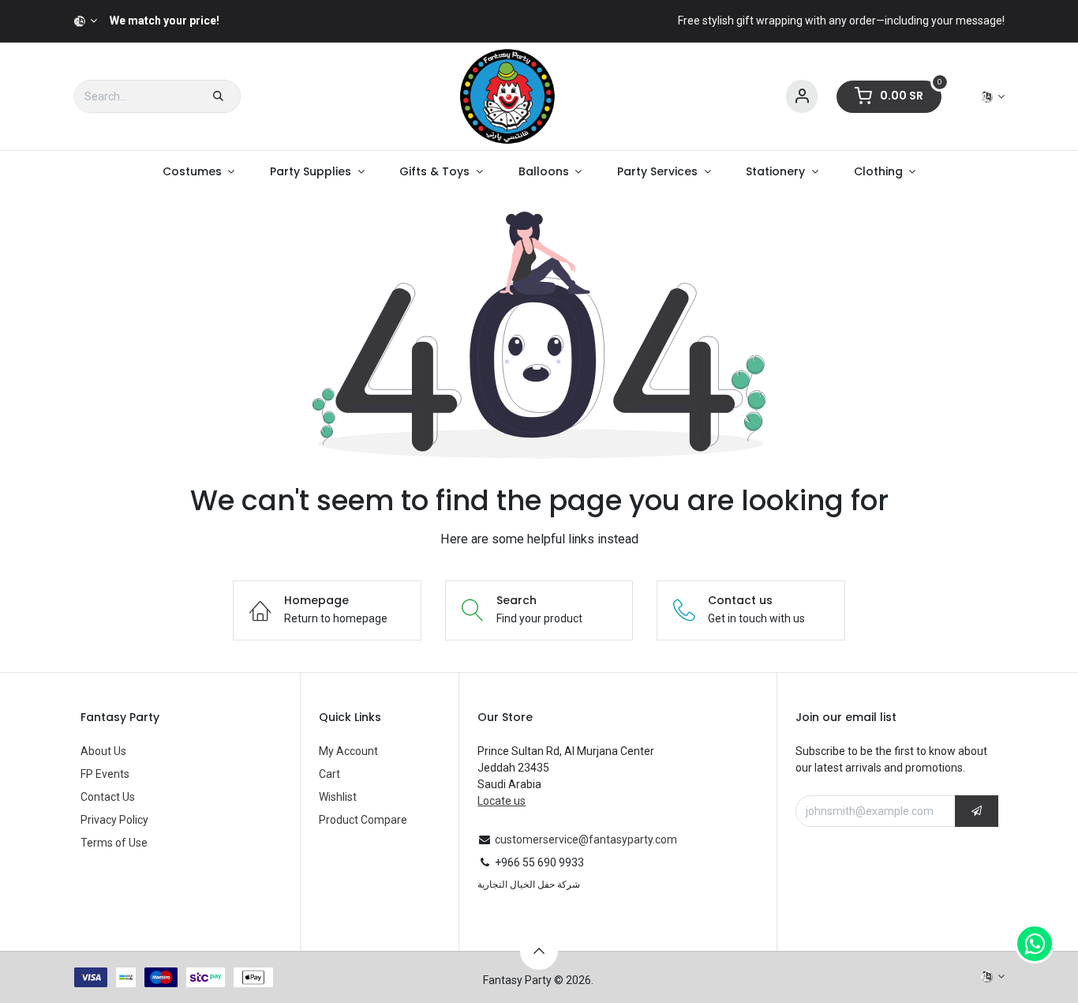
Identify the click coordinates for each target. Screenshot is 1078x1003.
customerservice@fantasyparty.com (586, 839)
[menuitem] (198, 172)
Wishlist (338, 797)
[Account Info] (802, 97)
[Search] (218, 96)
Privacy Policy (114, 819)
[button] (976, 811)
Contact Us (107, 797)
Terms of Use (114, 842)
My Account (348, 751)
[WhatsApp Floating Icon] (1034, 944)
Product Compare (363, 819)
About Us (103, 751)
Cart (329, 774)
